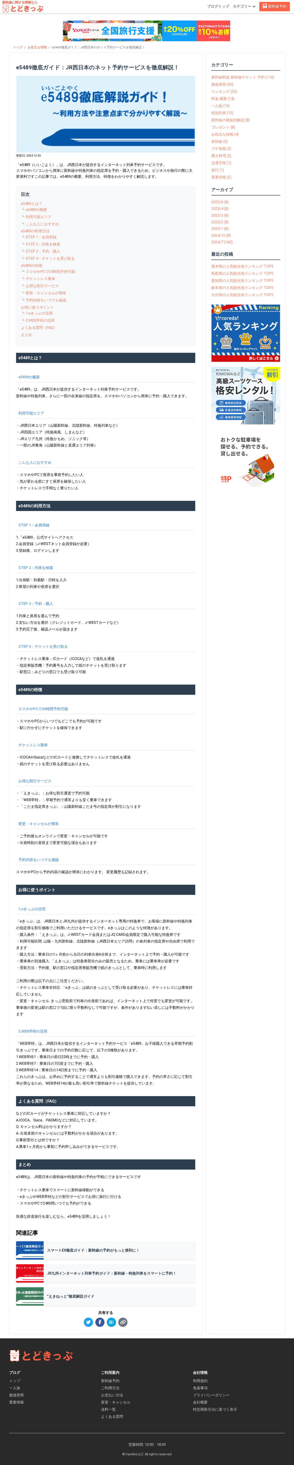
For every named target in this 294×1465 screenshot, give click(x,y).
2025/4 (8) (220, 209)
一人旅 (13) (220, 106)
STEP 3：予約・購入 (43, 251)
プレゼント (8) (223, 127)
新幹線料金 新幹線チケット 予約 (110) (242, 77)
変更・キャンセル (115, 1402)
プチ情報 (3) (221, 148)
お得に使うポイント (37, 307)
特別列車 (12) (222, 113)
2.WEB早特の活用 (40, 320)
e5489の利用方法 (35, 231)
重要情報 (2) (221, 177)
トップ (18, 47)
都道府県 (16, 1395)
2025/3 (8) (220, 215)
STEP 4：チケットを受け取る (50, 258)
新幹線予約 (110, 1381)
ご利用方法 (110, 1388)
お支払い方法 (112, 1395)
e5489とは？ (31, 203)
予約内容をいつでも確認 (46, 300)
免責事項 (200, 1388)
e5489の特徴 (31, 265)
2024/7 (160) (222, 242)
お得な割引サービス (42, 286)
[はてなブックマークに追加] (111, 1322)
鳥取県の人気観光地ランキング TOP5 (242, 273)
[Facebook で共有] (100, 1322)
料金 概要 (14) (222, 98)
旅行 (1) (217, 170)
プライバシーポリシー (211, 1395)
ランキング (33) (224, 91)
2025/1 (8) (220, 229)
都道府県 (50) (222, 84)
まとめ (26, 335)
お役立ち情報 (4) (225, 134)
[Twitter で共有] (88, 1322)
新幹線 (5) (219, 141)
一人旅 (14, 1388)
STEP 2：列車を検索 (43, 244)
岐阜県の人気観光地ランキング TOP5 (242, 288)
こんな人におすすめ (42, 224)
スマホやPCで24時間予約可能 (50, 271)
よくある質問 (112, 1416)
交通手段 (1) (221, 163)
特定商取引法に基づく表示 (215, 1409)
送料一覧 (108, 1409)
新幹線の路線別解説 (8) (230, 120)
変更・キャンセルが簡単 (46, 293)
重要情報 (16, 1402)
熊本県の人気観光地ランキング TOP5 (242, 266)
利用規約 (200, 1381)
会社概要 (200, 1402)
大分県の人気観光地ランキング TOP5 (242, 295)
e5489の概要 (36, 209)
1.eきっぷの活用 (39, 313)
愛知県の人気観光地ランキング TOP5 (242, 280)
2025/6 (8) (220, 202)
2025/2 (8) (220, 222)
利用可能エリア (38, 217)
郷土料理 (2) (221, 156)
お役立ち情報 (37, 47)
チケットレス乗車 (40, 279)
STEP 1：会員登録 (41, 237)
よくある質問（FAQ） (39, 327)
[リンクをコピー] (122, 1322)
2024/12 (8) (221, 235)
